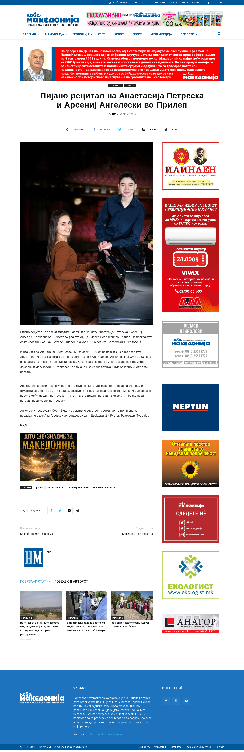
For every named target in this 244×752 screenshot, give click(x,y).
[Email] (69, 510)
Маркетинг (160, 747)
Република (130, 85)
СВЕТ (101, 34)
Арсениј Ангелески (78, 487)
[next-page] (28, 641)
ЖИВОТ (118, 34)
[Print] (77, 510)
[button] (219, 34)
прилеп (39, 487)
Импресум (144, 747)
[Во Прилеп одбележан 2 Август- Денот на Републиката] (132, 605)
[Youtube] (221, 2)
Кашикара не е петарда (137, 533)
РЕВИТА (184, 2)
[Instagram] (215, 2)
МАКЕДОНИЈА (54, 34)
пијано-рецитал (55, 487)
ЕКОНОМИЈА (81, 34)
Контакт (219, 747)
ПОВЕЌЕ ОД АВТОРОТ (71, 581)
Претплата (175, 747)
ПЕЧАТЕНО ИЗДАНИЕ (166, 2)
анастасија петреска (104, 487)
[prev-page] (22, 641)
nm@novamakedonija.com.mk (104, 734)
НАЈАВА (195, 2)
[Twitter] (60, 510)
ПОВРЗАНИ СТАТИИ (35, 581)
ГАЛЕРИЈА (30, 34)
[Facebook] (208, 2)
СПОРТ (137, 34)
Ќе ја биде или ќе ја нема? (37, 533)
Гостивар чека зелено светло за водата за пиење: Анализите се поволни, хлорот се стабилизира (85, 626)
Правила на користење (198, 747)
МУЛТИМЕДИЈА (161, 34)
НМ (114, 114)
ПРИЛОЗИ (187, 34)
